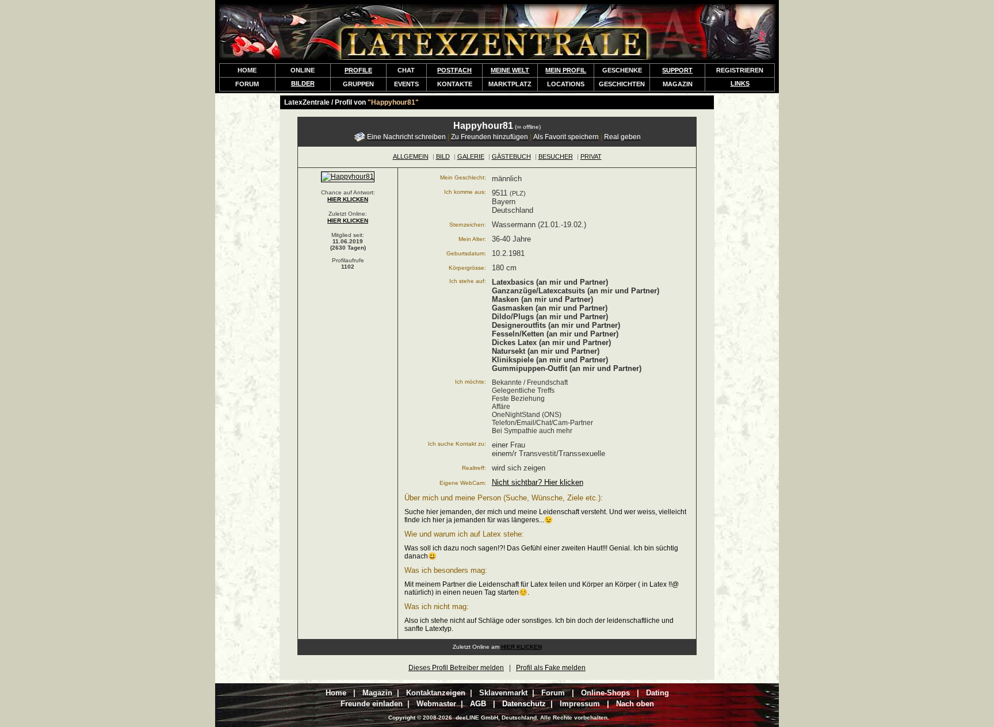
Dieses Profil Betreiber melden (456, 668)
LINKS (740, 83)
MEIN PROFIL (565, 70)
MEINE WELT (510, 70)
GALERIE (470, 156)
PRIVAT (591, 156)
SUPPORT (677, 70)
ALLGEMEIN (411, 156)
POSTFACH (454, 70)
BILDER (303, 83)
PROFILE (358, 70)
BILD (443, 156)
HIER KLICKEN (347, 199)
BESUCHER (555, 156)
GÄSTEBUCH (511, 156)
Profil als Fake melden (551, 668)
